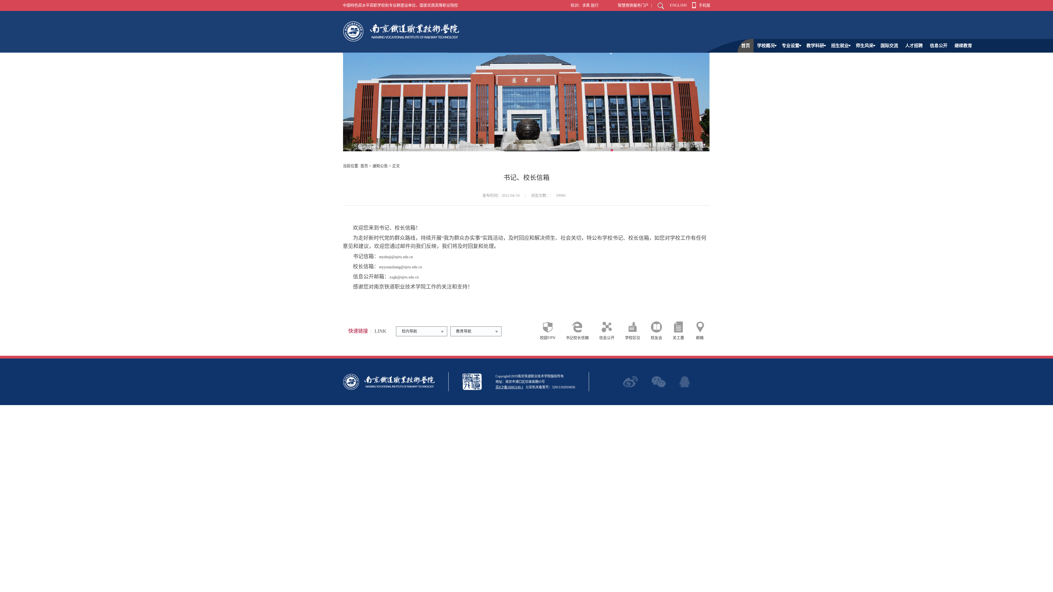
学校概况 (766, 45)
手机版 (704, 5)
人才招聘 (914, 45)
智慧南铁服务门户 (633, 5)
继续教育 (963, 45)
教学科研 (815, 45)
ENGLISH (678, 5)
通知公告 (380, 166)
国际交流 (889, 45)
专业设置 (790, 45)
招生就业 (840, 45)
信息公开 (938, 45)
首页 (745, 45)
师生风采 (864, 45)
